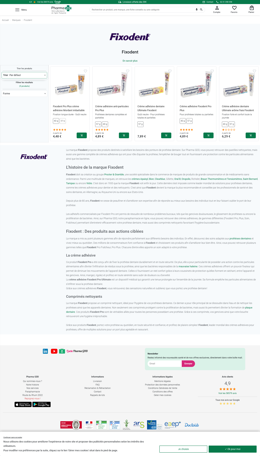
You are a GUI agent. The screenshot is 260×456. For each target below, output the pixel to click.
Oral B (177, 178)
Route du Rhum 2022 (32, 395)
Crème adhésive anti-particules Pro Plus (112, 108)
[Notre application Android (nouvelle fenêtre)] (41, 404)
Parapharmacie (32, 391)
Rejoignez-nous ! (32, 398)
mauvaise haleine (188, 266)
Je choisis (183, 449)
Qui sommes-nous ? (32, 381)
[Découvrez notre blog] (77, 351)
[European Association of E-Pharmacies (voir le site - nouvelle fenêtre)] (173, 425)
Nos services (33, 388)
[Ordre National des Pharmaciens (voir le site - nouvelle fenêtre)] (127, 425)
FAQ (98, 384)
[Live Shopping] (62, 351)
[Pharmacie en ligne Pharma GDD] (61, 9)
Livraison (97, 381)
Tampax (70, 183)
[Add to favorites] (85, 71)
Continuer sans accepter (12, 437)
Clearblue (160, 178)
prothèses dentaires (240, 238)
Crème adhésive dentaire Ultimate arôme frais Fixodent (238, 108)
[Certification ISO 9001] (71, 425)
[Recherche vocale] (196, 10)
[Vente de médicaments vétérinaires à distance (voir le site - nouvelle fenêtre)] (114, 425)
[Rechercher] (201, 10)
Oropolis (186, 178)
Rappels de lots (97, 395)
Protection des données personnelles (162, 384)
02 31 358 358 (226, 2)
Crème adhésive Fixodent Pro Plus (195, 108)
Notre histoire (32, 384)
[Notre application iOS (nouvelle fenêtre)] (23, 404)
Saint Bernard (250, 178)
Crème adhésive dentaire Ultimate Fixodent (151, 108)
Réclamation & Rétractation (97, 388)
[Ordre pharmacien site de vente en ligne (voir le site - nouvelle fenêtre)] (101, 425)
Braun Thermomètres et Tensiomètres (221, 178)
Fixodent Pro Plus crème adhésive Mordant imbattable (69, 108)
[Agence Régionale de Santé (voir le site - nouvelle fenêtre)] (139, 425)
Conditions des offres (162, 391)
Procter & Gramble (114, 174)
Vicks (89, 183)
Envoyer (188, 363)
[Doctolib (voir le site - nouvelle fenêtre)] (192, 425)
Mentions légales (162, 381)
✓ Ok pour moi (232, 449)
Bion (151, 178)
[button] (17, 10)
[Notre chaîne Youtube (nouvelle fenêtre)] (54, 351)
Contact (210, 2)
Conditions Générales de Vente (162, 388)
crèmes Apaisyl (140, 178)
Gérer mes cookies (162, 395)
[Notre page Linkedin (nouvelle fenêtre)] (45, 351)
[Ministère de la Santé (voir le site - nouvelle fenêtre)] (89, 425)
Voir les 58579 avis (45, 2)
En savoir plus (130, 60)
